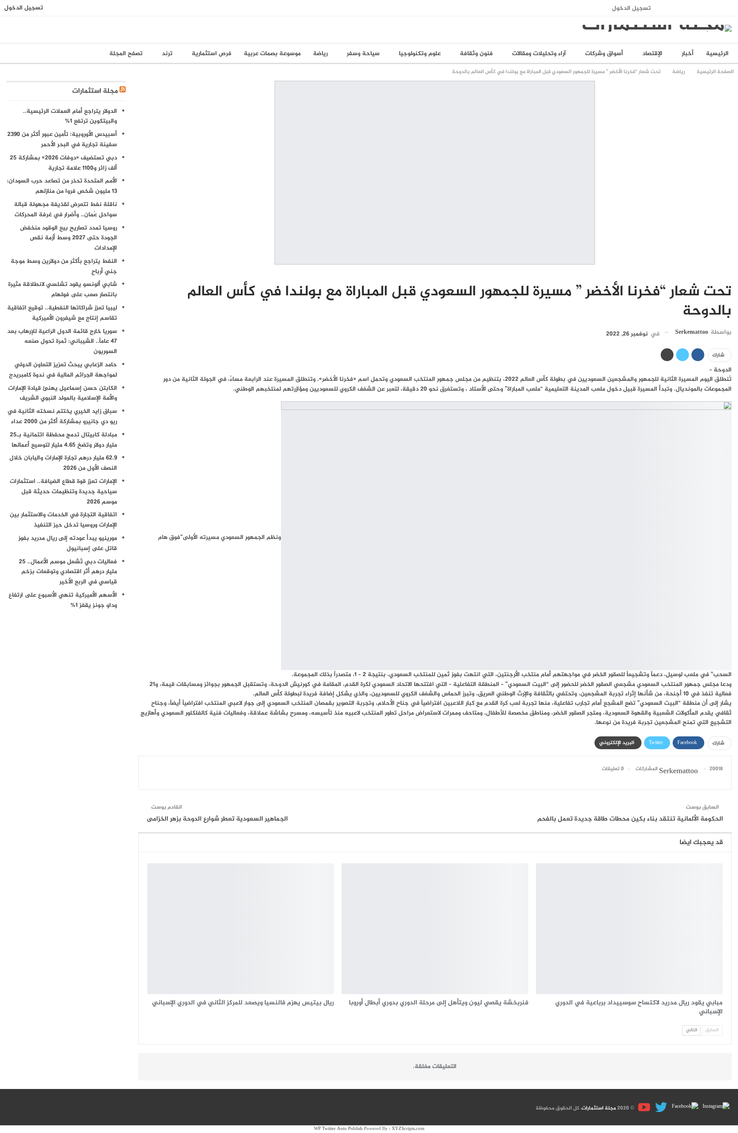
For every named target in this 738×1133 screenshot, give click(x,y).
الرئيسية (717, 54)
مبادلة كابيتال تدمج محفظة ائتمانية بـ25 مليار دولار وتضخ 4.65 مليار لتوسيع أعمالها (63, 440)
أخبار (688, 54)
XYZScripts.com (408, 1129)
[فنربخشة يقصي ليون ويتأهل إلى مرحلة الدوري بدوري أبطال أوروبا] (435, 928)
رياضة (320, 54)
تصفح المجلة (126, 54)
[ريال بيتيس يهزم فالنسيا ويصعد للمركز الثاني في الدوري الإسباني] (240, 928)
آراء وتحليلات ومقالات (539, 54)
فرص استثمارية (211, 54)
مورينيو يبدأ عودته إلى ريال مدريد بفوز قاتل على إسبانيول (67, 543)
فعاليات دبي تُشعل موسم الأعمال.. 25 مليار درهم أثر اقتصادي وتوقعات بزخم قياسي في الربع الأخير (68, 572)
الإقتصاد (652, 54)
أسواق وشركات (604, 54)
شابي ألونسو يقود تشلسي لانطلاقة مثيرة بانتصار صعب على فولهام (62, 290)
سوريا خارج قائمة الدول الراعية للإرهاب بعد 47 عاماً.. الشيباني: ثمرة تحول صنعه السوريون (62, 342)
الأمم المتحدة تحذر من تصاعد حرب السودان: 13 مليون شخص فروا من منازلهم (62, 186)
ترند (167, 54)
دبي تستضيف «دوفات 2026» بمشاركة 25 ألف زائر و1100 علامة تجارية (63, 163)
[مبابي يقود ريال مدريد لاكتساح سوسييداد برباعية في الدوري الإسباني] (629, 928)
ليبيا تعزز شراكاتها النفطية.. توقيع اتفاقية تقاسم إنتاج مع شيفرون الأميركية (62, 313)
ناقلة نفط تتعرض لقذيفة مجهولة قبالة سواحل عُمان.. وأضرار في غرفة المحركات (65, 210)
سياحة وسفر (363, 54)
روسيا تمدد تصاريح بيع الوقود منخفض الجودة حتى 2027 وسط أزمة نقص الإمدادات (68, 238)
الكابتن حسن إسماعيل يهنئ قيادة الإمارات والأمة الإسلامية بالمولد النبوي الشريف (62, 393)
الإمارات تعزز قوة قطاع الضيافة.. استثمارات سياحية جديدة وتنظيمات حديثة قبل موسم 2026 (63, 492)
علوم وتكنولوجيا (420, 54)
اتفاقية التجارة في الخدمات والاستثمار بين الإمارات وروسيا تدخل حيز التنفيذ (63, 520)
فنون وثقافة (476, 54)
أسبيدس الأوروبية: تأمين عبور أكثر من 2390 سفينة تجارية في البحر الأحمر (62, 139)
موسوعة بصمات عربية (272, 54)
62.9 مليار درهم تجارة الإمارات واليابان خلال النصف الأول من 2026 (63, 463)
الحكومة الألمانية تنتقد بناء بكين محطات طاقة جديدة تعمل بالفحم (630, 819)
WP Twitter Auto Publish (338, 1129)
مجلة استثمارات (95, 91)
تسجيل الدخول (631, 8)
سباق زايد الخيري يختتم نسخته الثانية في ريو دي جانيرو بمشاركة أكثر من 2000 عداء (62, 416)
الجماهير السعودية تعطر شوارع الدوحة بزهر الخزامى (217, 819)
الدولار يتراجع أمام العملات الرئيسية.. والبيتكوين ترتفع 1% (70, 116)
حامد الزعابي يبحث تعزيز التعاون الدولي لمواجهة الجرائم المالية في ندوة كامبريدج (63, 370)
